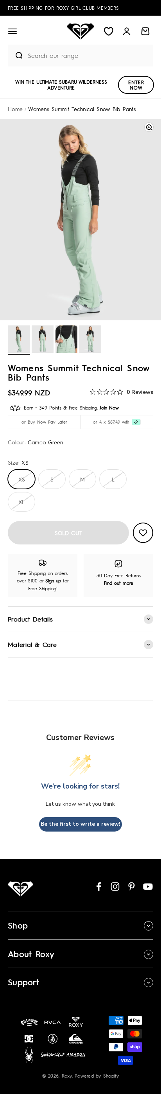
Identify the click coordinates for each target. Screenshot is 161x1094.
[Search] (16, 55)
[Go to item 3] (66, 340)
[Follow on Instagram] (115, 886)
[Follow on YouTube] (148, 886)
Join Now (109, 407)
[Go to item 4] (90, 340)
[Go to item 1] (19, 340)
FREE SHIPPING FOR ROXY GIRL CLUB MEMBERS (63, 8)
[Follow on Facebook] (98, 886)
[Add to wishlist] (143, 533)
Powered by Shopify (97, 1075)
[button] (12, 31)
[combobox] (88, 55)
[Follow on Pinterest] (131, 886)
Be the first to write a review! (80, 824)
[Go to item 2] (43, 340)
